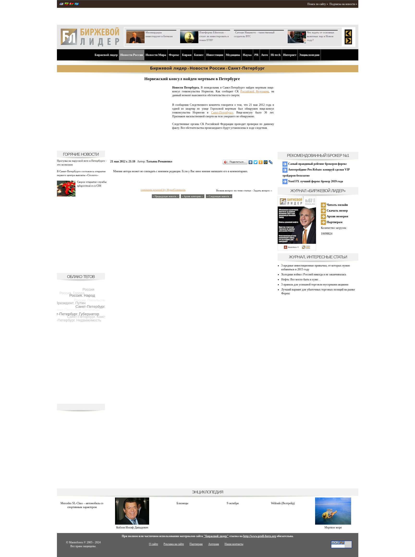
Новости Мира (156, 55)
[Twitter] (255, 162)
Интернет (289, 55)
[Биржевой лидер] (90, 45)
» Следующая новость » (219, 196)
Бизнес (199, 55)
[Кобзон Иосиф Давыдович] (132, 523)
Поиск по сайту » (317, 4)
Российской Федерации (254, 91)
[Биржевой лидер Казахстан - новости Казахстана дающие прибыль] (76, 4)
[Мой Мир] (265, 162)
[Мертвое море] (333, 523)
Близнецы (182, 503)
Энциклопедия (309, 55)
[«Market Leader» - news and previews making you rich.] (61, 4)
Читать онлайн (337, 205)
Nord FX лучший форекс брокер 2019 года (315, 181)
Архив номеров (337, 216)
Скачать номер (337, 210)
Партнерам (334, 222)
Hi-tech (276, 55)
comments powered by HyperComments (163, 189)
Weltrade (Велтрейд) (283, 503)
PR (256, 55)
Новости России (131, 55)
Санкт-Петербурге (222, 112)
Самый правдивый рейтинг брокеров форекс (317, 164)
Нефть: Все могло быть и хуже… (301, 279)
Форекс (174, 55)
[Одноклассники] (260, 162)
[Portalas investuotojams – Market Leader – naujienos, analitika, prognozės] (66, 4)
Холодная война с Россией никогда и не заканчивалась (313, 274)
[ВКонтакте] (250, 162)
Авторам (213, 544)
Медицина (233, 55)
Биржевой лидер (106, 55)
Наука (247, 55)
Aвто (264, 55)
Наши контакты (234, 544)
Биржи (186, 55)
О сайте (153, 544)
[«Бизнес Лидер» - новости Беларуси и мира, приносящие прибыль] (71, 4)
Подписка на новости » (343, 4)
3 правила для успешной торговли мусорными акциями (314, 284)
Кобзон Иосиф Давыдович (132, 527)
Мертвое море (333, 527)
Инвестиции (214, 55)
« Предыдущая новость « (165, 196)
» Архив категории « (192, 196)
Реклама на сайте (174, 544)
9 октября (233, 503)
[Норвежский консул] (140, 145)
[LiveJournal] (270, 162)
